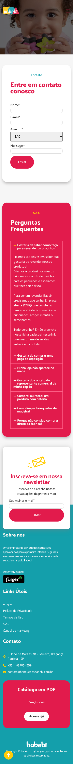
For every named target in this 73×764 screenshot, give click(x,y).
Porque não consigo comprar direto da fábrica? (37, 422)
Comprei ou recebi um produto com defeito (33, 397)
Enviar (22, 162)
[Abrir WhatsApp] (63, 754)
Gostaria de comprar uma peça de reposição (35, 357)
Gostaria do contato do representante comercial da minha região (34, 384)
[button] (67, 11)
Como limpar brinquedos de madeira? (37, 410)
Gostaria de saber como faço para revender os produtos (37, 246)
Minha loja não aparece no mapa (35, 369)
